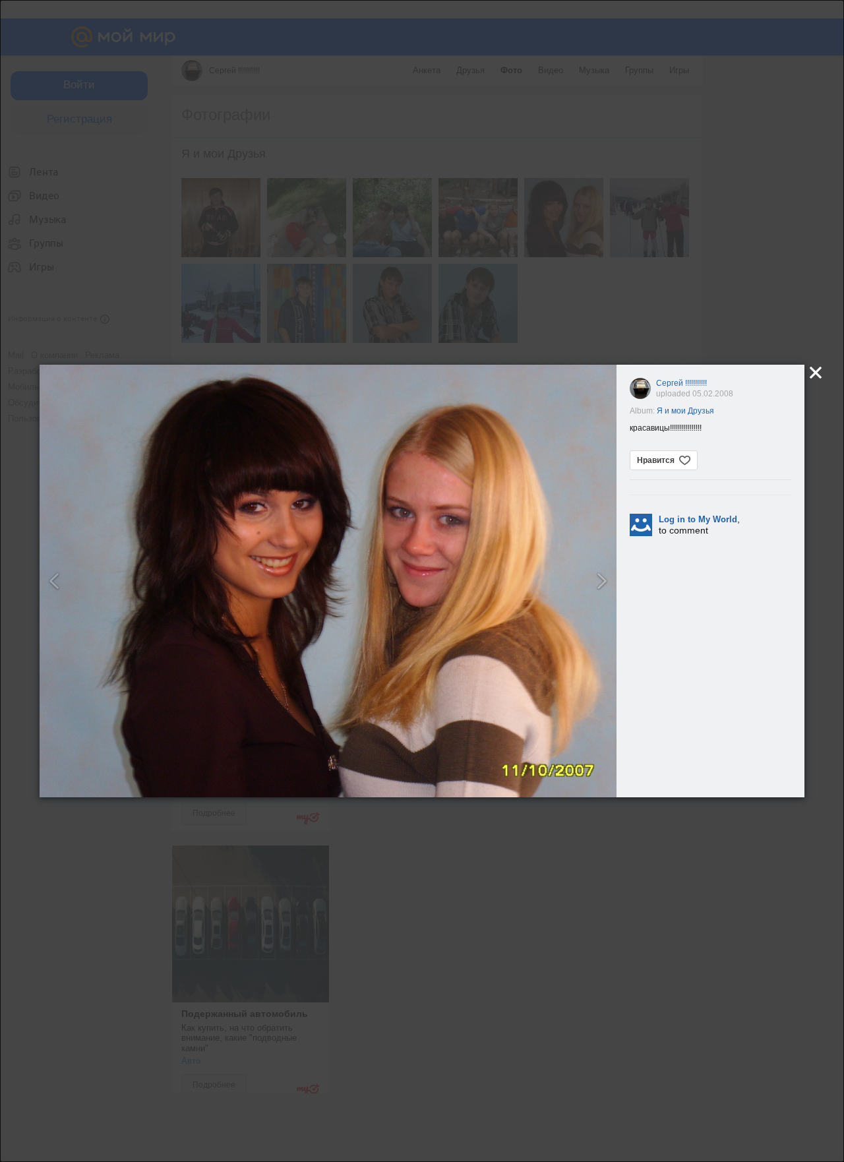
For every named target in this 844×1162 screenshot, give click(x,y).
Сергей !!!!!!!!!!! (681, 383)
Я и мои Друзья (685, 410)
